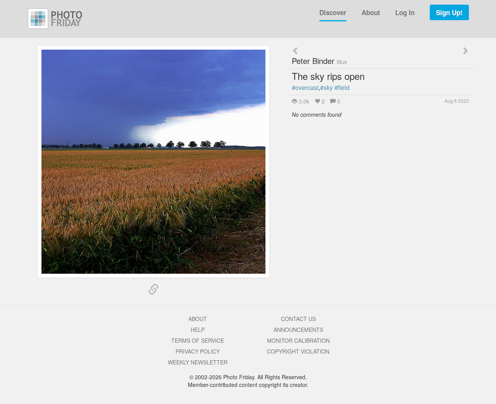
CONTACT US (298, 319)
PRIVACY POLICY (198, 351)
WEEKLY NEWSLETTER (197, 362)
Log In (405, 12)
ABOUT (197, 319)
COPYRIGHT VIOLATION (298, 351)
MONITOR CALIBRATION (298, 340)
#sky (326, 87)
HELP (198, 329)
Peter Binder (319, 60)
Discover (332, 12)
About (371, 12)
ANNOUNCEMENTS (298, 329)
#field (342, 87)
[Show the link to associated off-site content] (153, 289)
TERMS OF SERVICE (197, 340)
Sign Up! (449, 12)
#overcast (305, 87)
